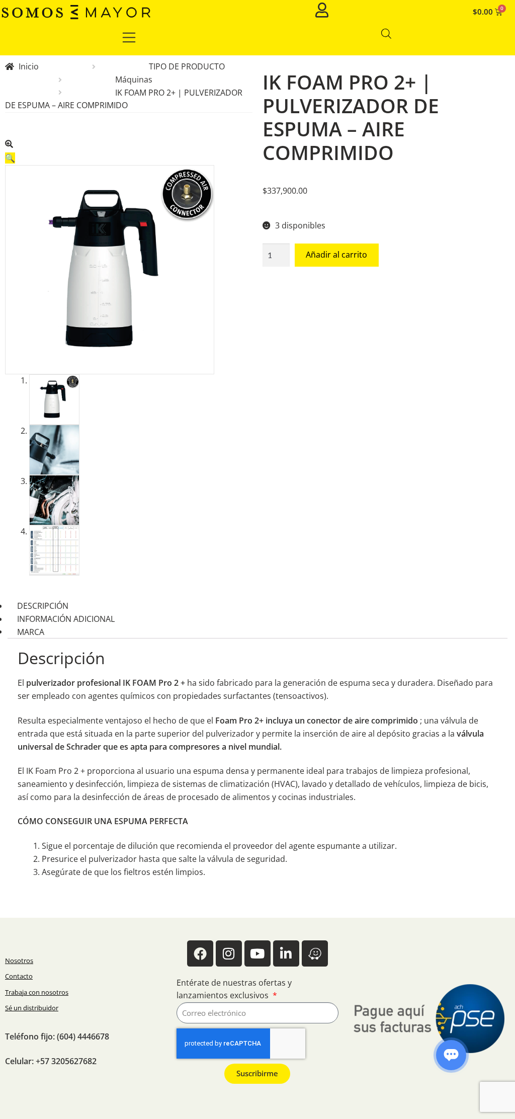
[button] (128, 150)
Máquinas (133, 79)
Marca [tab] (30, 631)
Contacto (19, 976)
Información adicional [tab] (66, 618)
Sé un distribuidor (31, 1007)
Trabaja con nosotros (36, 992)
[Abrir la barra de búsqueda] (386, 33)
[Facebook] (200, 953)
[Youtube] (257, 953)
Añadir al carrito (336, 254)
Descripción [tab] (42, 605)
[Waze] (315, 953)
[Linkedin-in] (286, 953)
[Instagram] (229, 953)
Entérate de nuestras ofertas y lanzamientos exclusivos (234, 989)
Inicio (29, 66)
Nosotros (19, 960)
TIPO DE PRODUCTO (187, 66)
